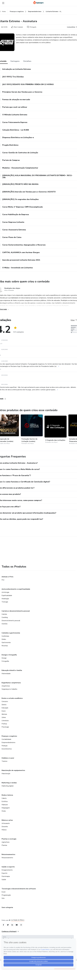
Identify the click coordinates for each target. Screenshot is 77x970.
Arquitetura (6, 686)
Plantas (4, 845)
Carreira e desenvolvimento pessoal (16, 611)
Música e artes (7, 820)
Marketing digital (8, 786)
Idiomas (4, 714)
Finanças (5, 746)
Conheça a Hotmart (9, 931)
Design (4, 658)
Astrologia (5, 592)
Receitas (5, 646)
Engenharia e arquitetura (11, 683)
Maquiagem (6, 808)
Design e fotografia (9, 655)
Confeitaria (5, 636)
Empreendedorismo (8, 742)
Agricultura (5, 842)
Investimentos (7, 749)
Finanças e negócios (9, 736)
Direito (4, 705)
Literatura (5, 720)
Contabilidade (6, 739)
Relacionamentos (8, 854)
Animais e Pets (7, 577)
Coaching (5, 617)
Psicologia (5, 727)
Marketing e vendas (9, 783)
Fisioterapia (6, 876)
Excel (4, 892)
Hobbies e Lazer (8, 758)
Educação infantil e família (12, 670)
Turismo (4, 761)
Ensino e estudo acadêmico (12, 698)
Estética (5, 801)
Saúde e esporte (8, 867)
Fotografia (5, 661)
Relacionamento (7, 858)
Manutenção (6, 773)
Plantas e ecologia (9, 839)
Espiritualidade (7, 595)
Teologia (5, 602)
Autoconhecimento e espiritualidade (16, 589)
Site (3, 898)
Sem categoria (7, 907)
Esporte (4, 873)
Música (4, 830)
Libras (4, 717)
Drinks (4, 639)
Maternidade (6, 673)
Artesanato (6, 823)
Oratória (4, 624)
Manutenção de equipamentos (13, 770)
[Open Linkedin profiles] (12, 925)
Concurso (5, 701)
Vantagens (15, 61)
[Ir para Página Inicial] (38, 2)
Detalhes (27, 61)
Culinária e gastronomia (11, 633)
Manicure (5, 805)
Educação (5, 708)
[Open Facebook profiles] (3, 925)
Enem (4, 711)
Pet (3, 580)
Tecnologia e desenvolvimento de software (19, 889)
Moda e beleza (7, 795)
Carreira (4, 614)
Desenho (5, 826)
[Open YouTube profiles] (16, 925)
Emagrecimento (7, 870)
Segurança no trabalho (9, 689)
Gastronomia (6, 642)
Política (4, 724)
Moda (4, 811)
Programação (6, 895)
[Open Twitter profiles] (7, 925)
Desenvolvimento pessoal (11, 620)
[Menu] (3, 3)
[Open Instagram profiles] (21, 925)
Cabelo (4, 798)
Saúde (4, 879)
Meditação (5, 599)
